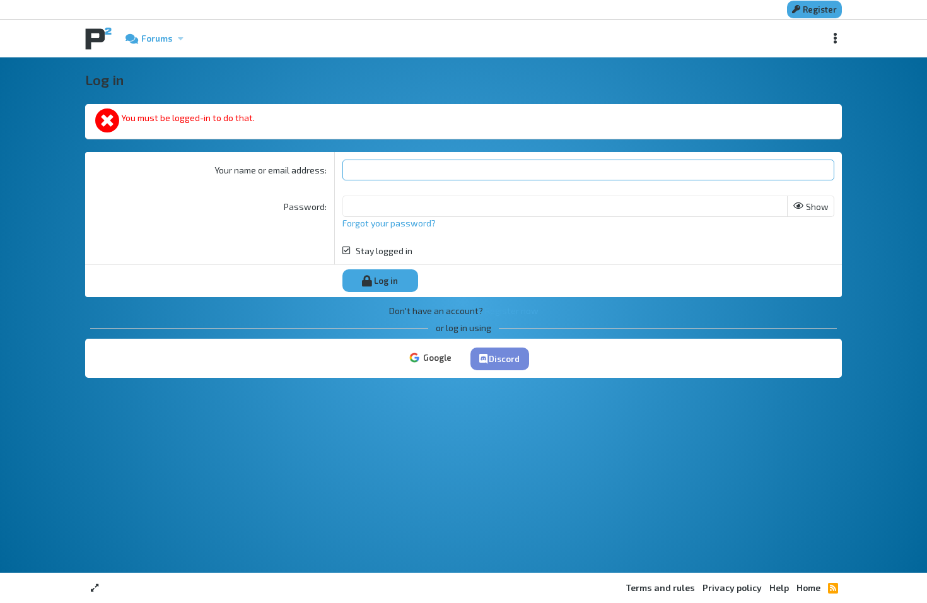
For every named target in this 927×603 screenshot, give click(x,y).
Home (808, 587)
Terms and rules (660, 587)
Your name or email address (269, 170)
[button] (180, 38)
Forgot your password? (389, 223)
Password (304, 206)
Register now (512, 310)
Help (779, 587)
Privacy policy (732, 587)
